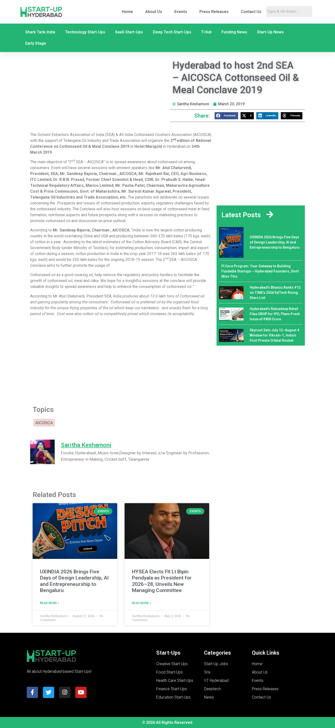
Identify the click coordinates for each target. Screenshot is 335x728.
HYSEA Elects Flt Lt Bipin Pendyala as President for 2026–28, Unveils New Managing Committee (162, 581)
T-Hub (206, 32)
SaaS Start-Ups (129, 32)
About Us (153, 11)
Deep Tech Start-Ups (172, 32)
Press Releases (214, 11)
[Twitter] (48, 692)
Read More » (49, 603)
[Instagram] (64, 692)
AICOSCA (44, 423)
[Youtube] (81, 692)
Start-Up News (270, 32)
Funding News (234, 32)
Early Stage (35, 43)
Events (180, 11)
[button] (226, 115)
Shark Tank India (40, 32)
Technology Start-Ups (85, 32)
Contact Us (251, 11)
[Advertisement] (121, 359)
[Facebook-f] (32, 692)
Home (127, 11)
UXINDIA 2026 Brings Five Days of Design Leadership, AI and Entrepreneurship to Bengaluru (74, 581)
